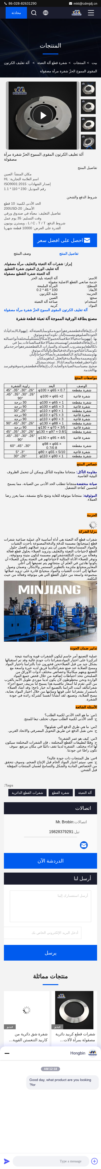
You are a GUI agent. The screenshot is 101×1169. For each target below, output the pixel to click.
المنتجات (79, 63)
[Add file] (94, 1161)
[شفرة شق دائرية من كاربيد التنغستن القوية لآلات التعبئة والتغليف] (27, 1010)
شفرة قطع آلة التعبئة (52, 63)
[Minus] (7, 1053)
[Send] (7, 1161)
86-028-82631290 (22, 3)
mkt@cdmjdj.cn (85, 3)
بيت (94, 63)
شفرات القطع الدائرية (27, 793)
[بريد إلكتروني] (84, 845)
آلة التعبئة (85, 793)
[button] (89, 147)
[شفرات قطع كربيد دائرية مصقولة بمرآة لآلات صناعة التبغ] (74, 1010)
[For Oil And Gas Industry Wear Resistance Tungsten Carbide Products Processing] (42, 115)
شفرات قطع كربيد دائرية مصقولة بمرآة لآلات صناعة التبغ (75, 1037)
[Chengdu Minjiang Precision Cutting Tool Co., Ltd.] (77, 13)
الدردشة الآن (51, 861)
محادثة (16, 13)
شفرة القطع (60, 793)
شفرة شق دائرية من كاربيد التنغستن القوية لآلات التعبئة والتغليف (30, 1037)
